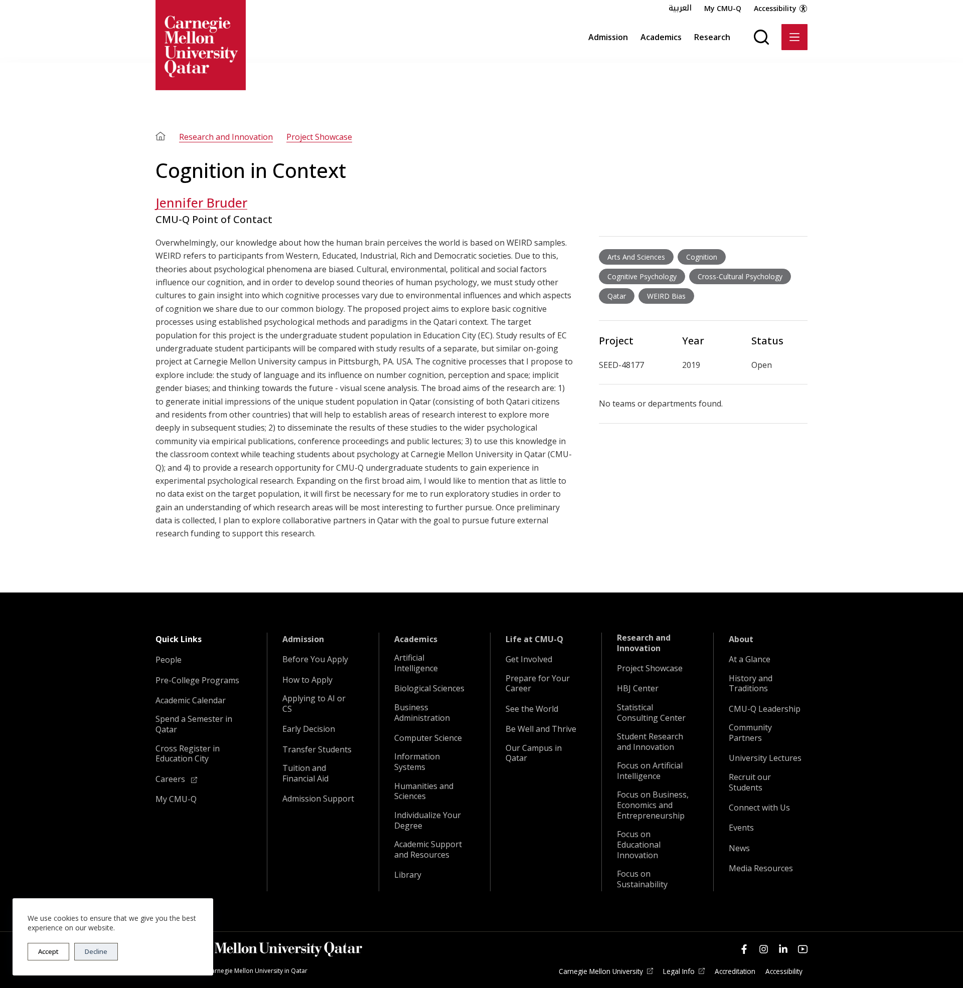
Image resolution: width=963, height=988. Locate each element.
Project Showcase (319, 136)
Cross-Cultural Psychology (740, 276)
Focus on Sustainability (642, 879)
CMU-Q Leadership (764, 709)
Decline (96, 951)
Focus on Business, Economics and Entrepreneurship (653, 805)
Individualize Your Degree (427, 820)
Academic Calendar (190, 700)
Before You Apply (315, 659)
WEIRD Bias (666, 296)
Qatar (616, 296)
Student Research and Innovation (650, 741)
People (168, 660)
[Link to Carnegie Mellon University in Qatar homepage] (200, 45)
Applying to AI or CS (314, 703)
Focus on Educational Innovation (639, 844)
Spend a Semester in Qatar (193, 724)
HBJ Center (638, 688)
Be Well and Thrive (541, 729)
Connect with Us (759, 808)
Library (407, 875)
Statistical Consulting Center (651, 712)
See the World (532, 709)
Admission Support (318, 799)
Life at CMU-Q (534, 639)
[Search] (761, 37)
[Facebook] (744, 949)
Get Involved (529, 659)
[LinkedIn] (783, 949)
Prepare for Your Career (538, 683)
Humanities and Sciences (423, 791)
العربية (680, 8)
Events (741, 828)
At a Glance (749, 659)
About (741, 639)
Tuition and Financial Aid (305, 773)
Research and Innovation (226, 136)
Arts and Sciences (636, 257)
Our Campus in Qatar (534, 753)
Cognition (701, 257)
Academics (661, 37)
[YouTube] (803, 949)
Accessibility (775, 8)
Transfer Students (317, 749)
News (739, 848)
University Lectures (765, 758)
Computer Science (428, 738)
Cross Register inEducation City (187, 753)
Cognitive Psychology (642, 276)
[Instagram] (763, 949)
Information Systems (417, 761)
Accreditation (735, 971)
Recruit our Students (750, 782)
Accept (48, 951)
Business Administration (422, 712)
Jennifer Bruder (201, 202)
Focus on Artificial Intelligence (650, 770)
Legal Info (679, 971)
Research (712, 37)
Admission (608, 37)
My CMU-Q (722, 8)
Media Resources (761, 868)
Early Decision (308, 729)
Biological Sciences (429, 688)
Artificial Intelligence (416, 663)
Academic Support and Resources (428, 849)
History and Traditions (750, 683)
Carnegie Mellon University (601, 971)
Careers (171, 779)
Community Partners (750, 732)
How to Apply (307, 680)
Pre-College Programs (197, 680)
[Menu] (794, 37)
